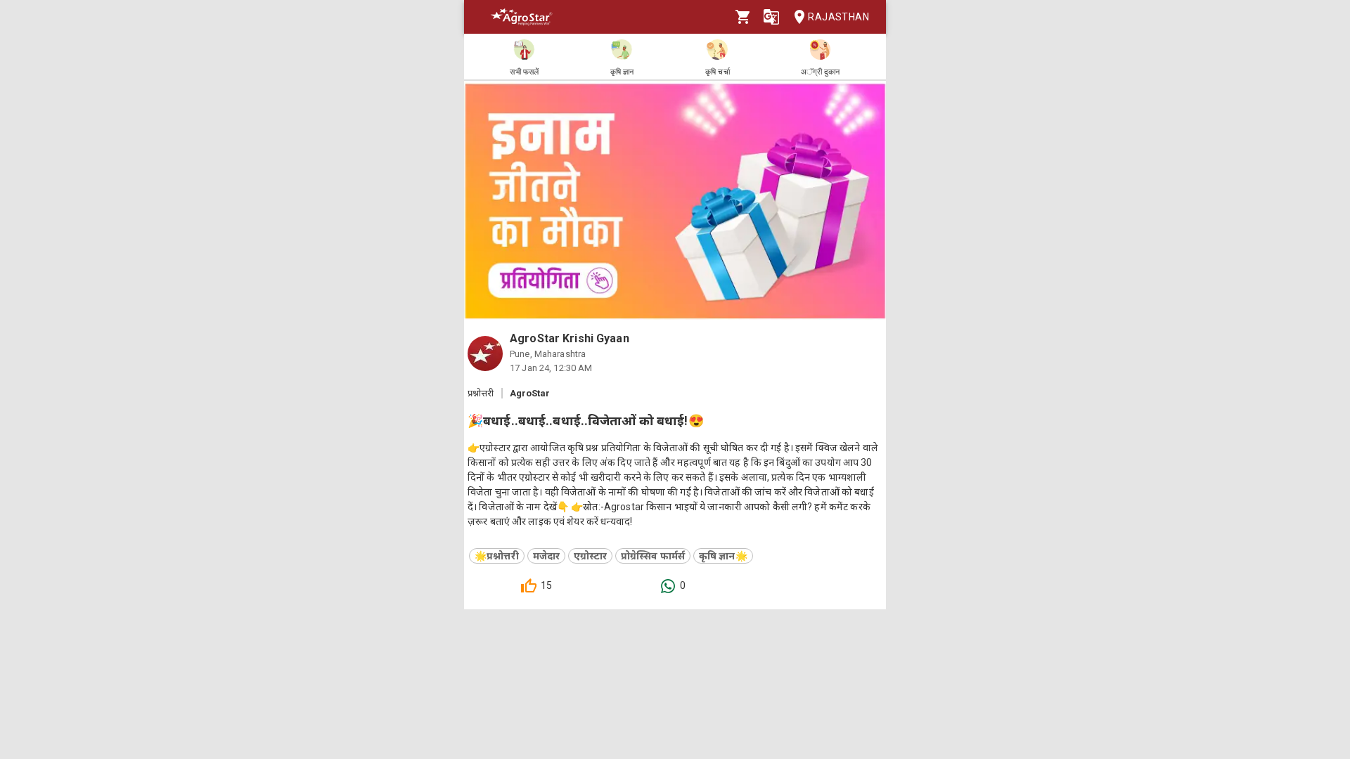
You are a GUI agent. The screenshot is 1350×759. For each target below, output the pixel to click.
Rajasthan (838, 16)
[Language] (771, 17)
